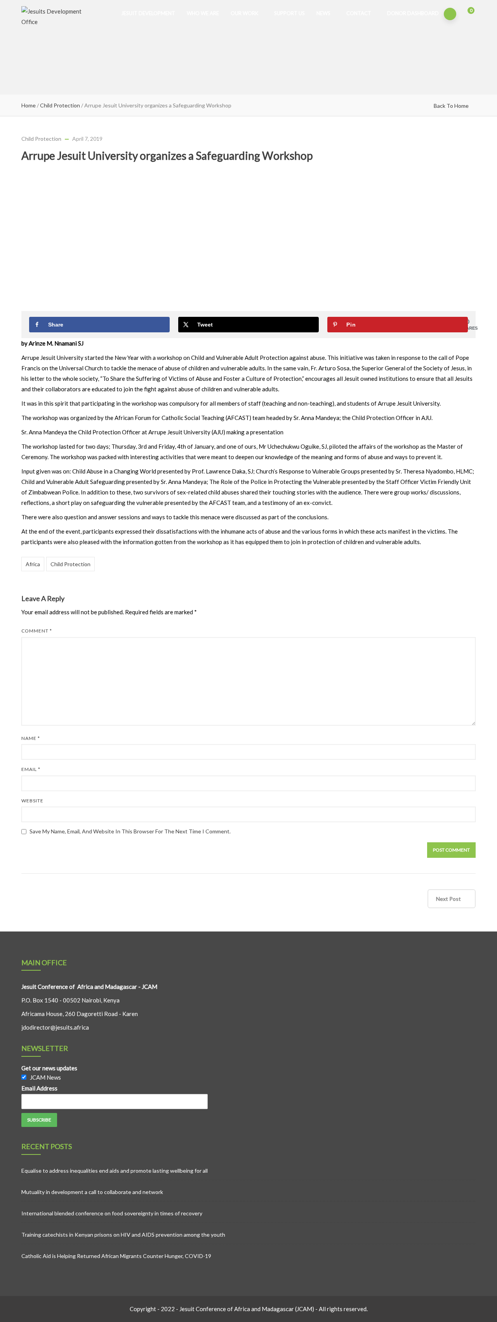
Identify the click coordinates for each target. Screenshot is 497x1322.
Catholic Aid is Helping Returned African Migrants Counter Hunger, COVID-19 (116, 1256)
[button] (466, 14)
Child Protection (60, 105)
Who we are (203, 13)
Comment (36, 631)
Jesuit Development (148, 13)
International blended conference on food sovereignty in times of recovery (111, 1213)
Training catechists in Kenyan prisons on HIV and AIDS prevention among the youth (123, 1234)
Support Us (289, 13)
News (323, 13)
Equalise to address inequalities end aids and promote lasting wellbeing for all (114, 1170)
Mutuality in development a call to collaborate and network (92, 1192)
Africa (33, 564)
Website (32, 801)
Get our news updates (49, 1068)
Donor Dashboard (413, 13)
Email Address (39, 1088)
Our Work (244, 13)
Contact (358, 13)
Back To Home (451, 105)
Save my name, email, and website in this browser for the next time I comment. (130, 831)
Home (28, 105)
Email (30, 769)
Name (30, 738)
